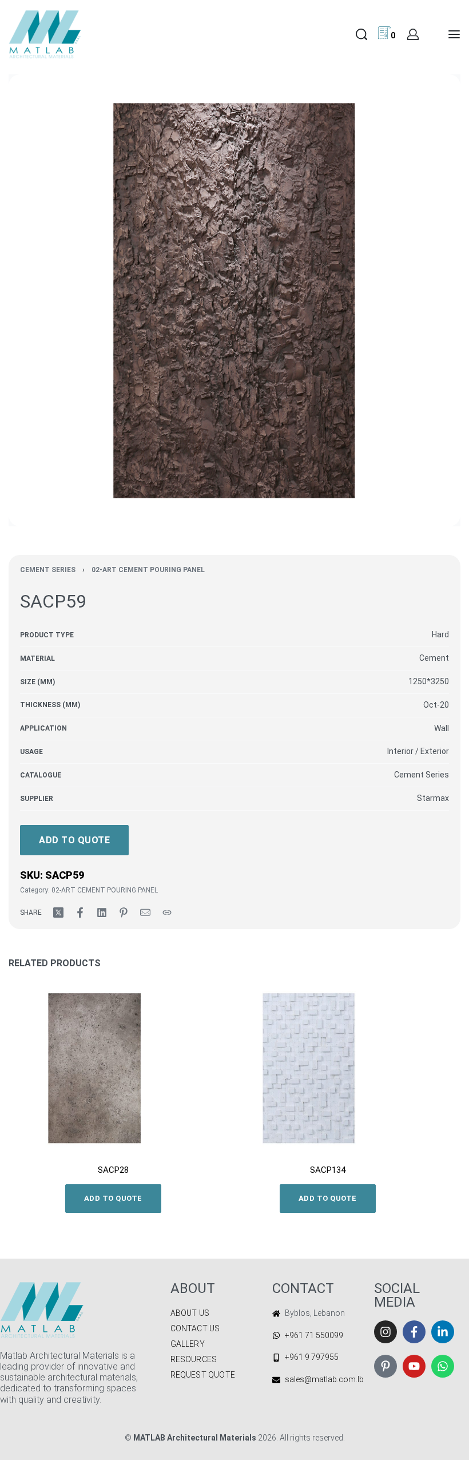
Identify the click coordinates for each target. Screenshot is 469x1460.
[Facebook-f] (414, 1331)
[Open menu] (454, 34)
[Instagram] (385, 1331)
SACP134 (327, 1170)
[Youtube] (414, 1366)
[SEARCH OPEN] (361, 34)
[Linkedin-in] (442, 1331)
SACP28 (113, 1170)
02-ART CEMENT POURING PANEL (148, 570)
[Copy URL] (167, 912)
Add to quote (74, 840)
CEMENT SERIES (47, 570)
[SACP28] (113, 1068)
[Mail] (145, 912)
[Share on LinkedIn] (102, 912)
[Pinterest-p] (385, 1366)
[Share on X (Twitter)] (58, 912)
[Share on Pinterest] (123, 912)
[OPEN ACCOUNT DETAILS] (413, 34)
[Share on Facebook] (80, 912)
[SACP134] (327, 1068)
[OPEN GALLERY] (234, 300)
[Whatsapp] (442, 1366)
